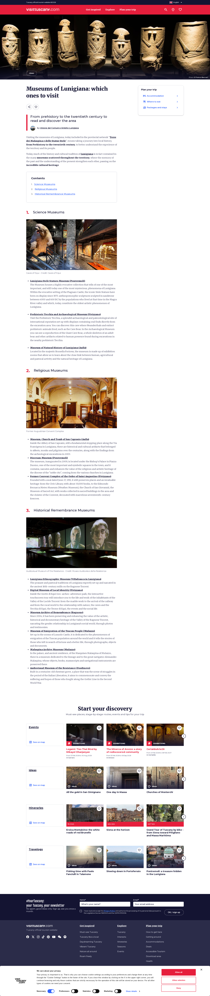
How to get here (154, 932)
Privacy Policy (109, 911)
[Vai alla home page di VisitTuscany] (42, 10)
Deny (178, 988)
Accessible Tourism (155, 951)
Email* (136, 900)
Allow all (178, 972)
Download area (153, 956)
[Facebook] (27, 937)
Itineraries (122, 942)
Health (149, 961)
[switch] (74, 991)
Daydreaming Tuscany (91, 942)
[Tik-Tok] (43, 937)
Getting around (153, 937)
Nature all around (88, 951)
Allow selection (178, 980)
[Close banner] (201, 969)
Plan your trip (154, 925)
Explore (122, 925)
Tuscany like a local (89, 937)
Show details (131, 991)
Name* (83, 900)
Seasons (121, 946)
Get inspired (87, 925)
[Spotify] (65, 937)
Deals (149, 946)
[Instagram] (38, 937)
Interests (121, 937)
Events (120, 951)
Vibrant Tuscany (88, 946)
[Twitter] (33, 937)
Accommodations (155, 942)
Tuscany (121, 932)
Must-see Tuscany (89, 932)
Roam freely (86, 956)
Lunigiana (87, 154)
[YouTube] (53, 937)
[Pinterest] (48, 937)
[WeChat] (59, 937)
